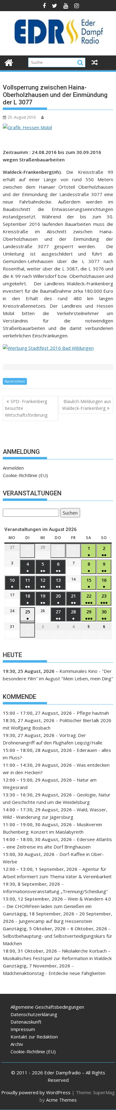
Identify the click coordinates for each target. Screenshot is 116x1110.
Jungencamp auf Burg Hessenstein (55, 921)
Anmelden (13, 468)
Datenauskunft (26, 1022)
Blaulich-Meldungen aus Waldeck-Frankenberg (86, 404)
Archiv (17, 1044)
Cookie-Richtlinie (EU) (25, 475)
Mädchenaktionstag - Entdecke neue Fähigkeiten (54, 973)
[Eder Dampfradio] (9, 62)
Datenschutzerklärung (34, 1014)
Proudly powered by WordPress (36, 1092)
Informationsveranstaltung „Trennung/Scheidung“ (55, 891)
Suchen (69, 513)
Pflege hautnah (93, 713)
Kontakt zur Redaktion (34, 1036)
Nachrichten (15, 381)
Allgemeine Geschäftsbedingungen (47, 1007)
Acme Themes (61, 1100)
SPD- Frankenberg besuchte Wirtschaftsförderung (26, 408)
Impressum (23, 1029)
